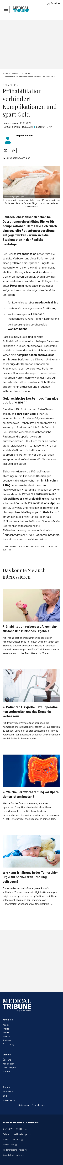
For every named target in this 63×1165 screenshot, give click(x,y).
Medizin (6, 1024)
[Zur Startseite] (21, 9)
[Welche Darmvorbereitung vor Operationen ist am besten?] (31, 771)
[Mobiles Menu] (6, 9)
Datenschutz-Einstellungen (31, 1105)
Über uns (7, 1059)
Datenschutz (9, 1100)
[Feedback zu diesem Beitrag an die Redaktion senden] (14, 150)
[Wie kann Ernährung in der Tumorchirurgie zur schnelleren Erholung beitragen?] (31, 851)
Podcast (7, 1040)
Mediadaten (8, 1063)
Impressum (8, 1091)
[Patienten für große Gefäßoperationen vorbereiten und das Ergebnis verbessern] (31, 685)
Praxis (6, 1028)
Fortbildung (8, 1044)
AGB (5, 1096)
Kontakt (7, 1087)
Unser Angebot (10, 1067)
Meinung (6, 1036)
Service (7, 1054)
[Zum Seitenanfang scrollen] (57, 1159)
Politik (6, 1032)
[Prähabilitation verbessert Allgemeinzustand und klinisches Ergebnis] (31, 605)
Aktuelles (8, 1019)
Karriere (6, 1071)
